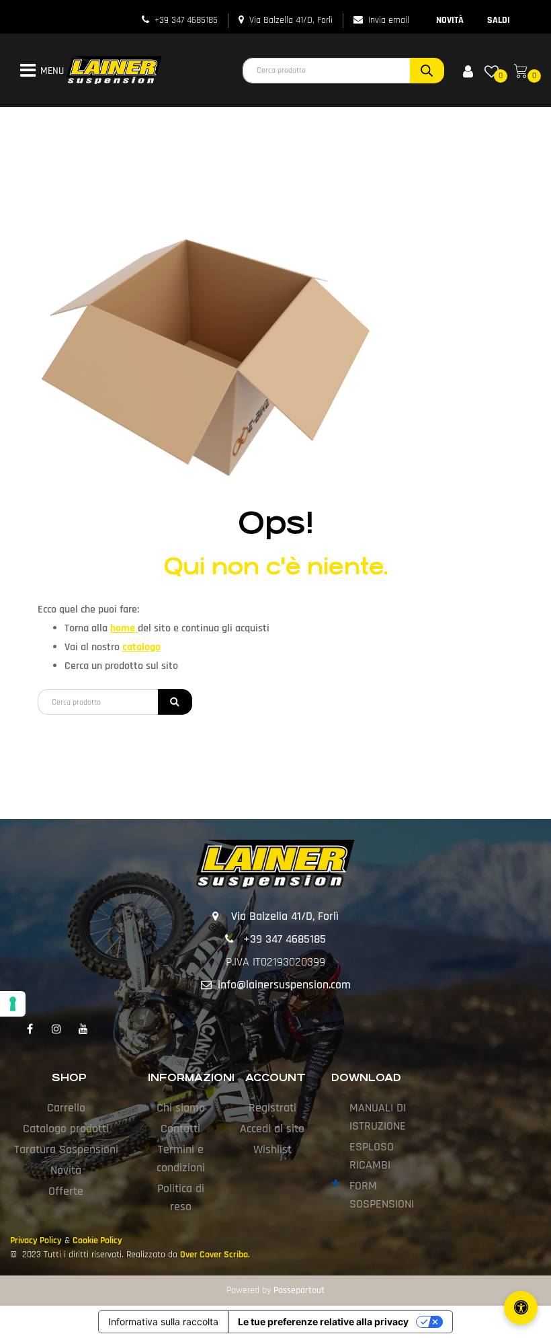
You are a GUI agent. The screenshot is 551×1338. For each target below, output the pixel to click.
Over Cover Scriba (214, 1255)
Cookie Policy (97, 1240)
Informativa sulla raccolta (163, 1321)
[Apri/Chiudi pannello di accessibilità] (521, 1308)
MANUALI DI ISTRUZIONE (377, 1117)
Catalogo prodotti (66, 1128)
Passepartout (299, 1290)
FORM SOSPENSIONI (381, 1195)
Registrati (272, 1107)
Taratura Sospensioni (66, 1149)
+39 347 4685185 (186, 20)
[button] (427, 70)
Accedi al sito (272, 1128)
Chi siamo (181, 1107)
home (124, 628)
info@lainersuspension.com (284, 984)
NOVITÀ (450, 20)
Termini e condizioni (181, 1158)
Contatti (180, 1128)
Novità (65, 1170)
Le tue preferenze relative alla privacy (323, 1321)
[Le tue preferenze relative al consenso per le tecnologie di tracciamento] (13, 1004)
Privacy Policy (36, 1240)
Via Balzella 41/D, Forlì (291, 20)
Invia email (388, 20)
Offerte (65, 1191)
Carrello (66, 1107)
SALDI (498, 20)
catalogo (141, 647)
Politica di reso (180, 1197)
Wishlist (272, 1149)
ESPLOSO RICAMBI (371, 1156)
